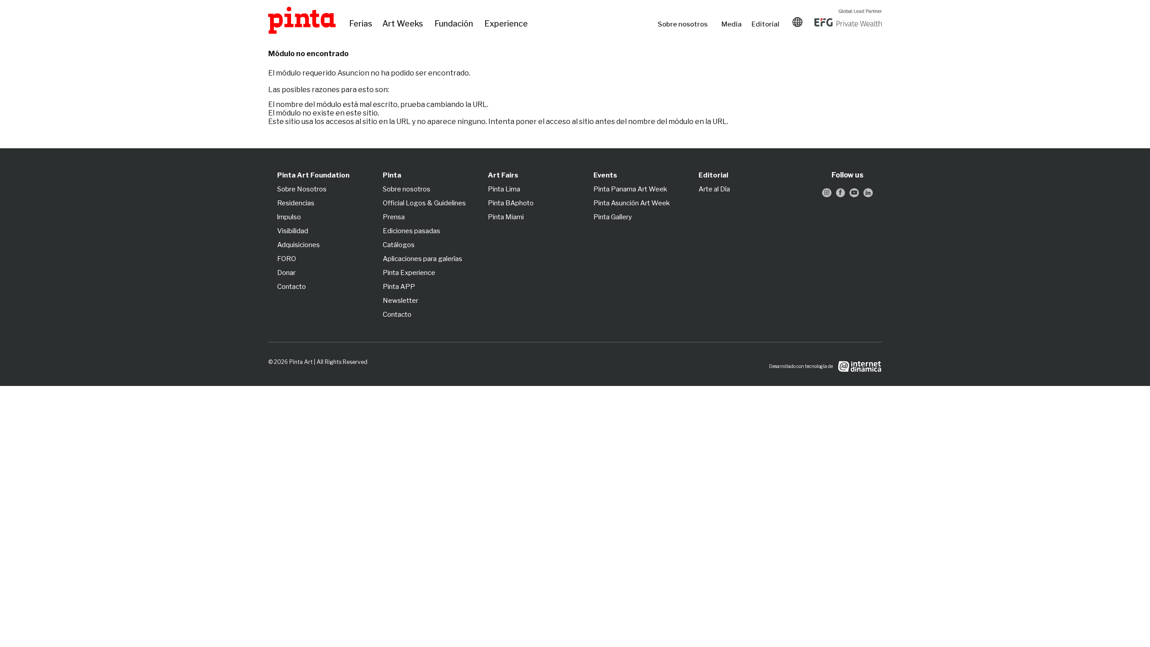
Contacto (291, 287)
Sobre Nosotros (302, 189)
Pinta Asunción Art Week (631, 203)
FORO (286, 259)
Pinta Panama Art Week (630, 189)
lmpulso (289, 217)
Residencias (295, 203)
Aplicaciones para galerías (422, 259)
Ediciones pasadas (411, 231)
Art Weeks (403, 23)
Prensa (394, 217)
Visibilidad (292, 231)
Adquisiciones (298, 245)
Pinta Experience (409, 273)
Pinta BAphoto (511, 203)
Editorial (766, 24)
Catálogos (399, 245)
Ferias (361, 23)
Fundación (454, 23)
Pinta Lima (504, 189)
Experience (506, 23)
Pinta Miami (506, 217)
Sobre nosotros (685, 24)
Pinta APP (399, 287)
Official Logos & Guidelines (424, 203)
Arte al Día (714, 189)
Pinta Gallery (612, 217)
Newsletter (400, 301)
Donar (286, 273)
